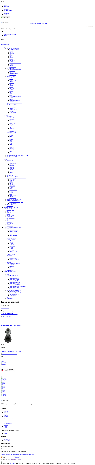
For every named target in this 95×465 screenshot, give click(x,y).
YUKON (12, 168)
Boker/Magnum (10, 210)
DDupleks (12, 117)
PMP (11, 140)
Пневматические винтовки (13, 276)
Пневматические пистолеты (14, 290)
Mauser (11, 89)
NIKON (11, 164)
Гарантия (6, 425)
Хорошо (73, 463)
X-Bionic (12, 250)
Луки (11, 72)
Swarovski (12, 167)
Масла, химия (13, 258)
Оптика (5, 159)
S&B (11, 144)
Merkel (11, 91)
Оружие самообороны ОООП (14, 103)
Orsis (11, 92)
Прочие (11, 151)
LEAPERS (12, 186)
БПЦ (11, 171)
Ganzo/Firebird (10, 215)
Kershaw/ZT (10, 216)
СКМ (11, 127)
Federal (11, 133)
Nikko (11, 188)
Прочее (11, 65)
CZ (10, 84)
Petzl (11, 267)
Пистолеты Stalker (14, 291)
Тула (11, 152)
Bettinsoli (12, 53)
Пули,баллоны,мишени (12, 297)
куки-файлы (12, 463)
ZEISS (11, 170)
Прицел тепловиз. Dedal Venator (11, 325)
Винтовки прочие (14, 287)
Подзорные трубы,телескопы (14, 199)
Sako (11, 145)
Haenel (11, 87)
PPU (11, 141)
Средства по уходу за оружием (14, 256)
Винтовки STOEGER (15, 284)
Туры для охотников (9, 413)
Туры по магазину (8, 418)
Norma (11, 139)
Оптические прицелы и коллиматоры (16, 178)
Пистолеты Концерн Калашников (18, 293)
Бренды (5, 426)
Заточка (8, 224)
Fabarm (11, 57)
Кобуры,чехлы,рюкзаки (12, 230)
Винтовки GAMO (14, 280)
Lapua (11, 137)
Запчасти (9, 228)
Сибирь (11, 125)
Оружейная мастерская (7, 12)
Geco (11, 136)
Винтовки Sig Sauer (14, 283)
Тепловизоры (10, 204)
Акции (5, 433)
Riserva (11, 234)
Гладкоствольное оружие (10, 34)
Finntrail (11, 243)
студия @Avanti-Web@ (15, 459)
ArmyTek (12, 266)
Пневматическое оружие (10, 271)
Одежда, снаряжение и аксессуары (12, 227)
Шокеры (12, 111)
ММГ (8, 274)
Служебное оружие (11, 104)
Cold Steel (9, 212)
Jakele (11, 232)
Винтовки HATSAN (15, 282)
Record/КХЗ (13, 119)
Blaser (11, 55)
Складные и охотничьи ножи (11, 207)
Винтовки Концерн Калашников (18, 286)
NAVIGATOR (13, 163)
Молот (11, 64)
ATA (11, 77)
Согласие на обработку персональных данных (12, 454)
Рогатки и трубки (14, 73)
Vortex (11, 191)
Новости (6, 415)
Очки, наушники (11, 254)
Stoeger (11, 61)
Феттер (11, 129)
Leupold (11, 187)
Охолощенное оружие (12, 275)
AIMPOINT (12, 179)
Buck (8, 211)
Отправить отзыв (5, 308)
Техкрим (12, 128)
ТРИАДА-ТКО (13, 251)
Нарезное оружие (11, 76)
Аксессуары (10, 160)
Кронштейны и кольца (12, 176)
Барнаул (12, 121)
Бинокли (9, 162)
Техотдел (17, 457)
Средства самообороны (12, 105)
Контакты (6, 9)
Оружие (6, 32)
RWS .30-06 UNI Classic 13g (9, 314)
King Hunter (12, 246)
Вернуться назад (5, 44)
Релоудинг (9, 255)
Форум (5, 14)
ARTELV (12, 180)
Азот (11, 120)
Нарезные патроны (11, 132)
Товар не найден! (8, 36)
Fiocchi (11, 135)
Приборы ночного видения (13, 200)
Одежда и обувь (11, 239)
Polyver (11, 247)
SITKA (11, 248)
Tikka (11, 95)
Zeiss (11, 194)
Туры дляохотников (6, 7)
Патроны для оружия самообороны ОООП (17, 155)
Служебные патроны (12, 156)
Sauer (11, 93)
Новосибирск (13, 149)
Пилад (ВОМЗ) (13, 195)
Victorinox (9, 222)
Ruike (8, 220)
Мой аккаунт (7, 439)
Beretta (5, 35)
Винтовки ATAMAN (15, 278)
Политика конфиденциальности (9, 452)
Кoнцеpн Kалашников (15, 96)
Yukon (11, 192)
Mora (8, 219)
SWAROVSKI (13, 190)
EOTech (11, 182)
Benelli (11, 51)
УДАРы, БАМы (13, 109)
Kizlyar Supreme (10, 218)
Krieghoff (12, 88)
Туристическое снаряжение (13, 263)
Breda (11, 56)
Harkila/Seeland (13, 231)
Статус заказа (7, 440)
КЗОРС (11, 124)
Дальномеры (10, 175)
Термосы (9, 262)
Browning (12, 83)
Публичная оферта (29, 454)
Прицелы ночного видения (16, 202)
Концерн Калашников (15, 63)
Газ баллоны (13, 107)
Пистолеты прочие (14, 294)
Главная (6, 411)
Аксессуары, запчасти (15, 69)
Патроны (6, 115)
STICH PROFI (13, 235)
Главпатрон (12, 123)
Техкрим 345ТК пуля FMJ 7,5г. (11, 351)
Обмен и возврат (8, 423)
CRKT (8, 214)
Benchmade (9, 208)
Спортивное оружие (15, 100)
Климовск (12, 148)
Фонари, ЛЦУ (10, 264)
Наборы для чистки (14, 259)
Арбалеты (12, 71)
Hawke (11, 184)
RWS (11, 143)
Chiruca (11, 242)
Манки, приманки (11, 238)
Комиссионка (13, 67)
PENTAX (12, 166)
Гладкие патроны (11, 116)
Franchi (11, 59)
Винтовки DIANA (14, 279)
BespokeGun (13, 80)
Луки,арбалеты (10, 68)
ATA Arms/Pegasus (14, 49)
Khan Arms (12, 60)
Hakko (11, 183)
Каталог (3, 41)
